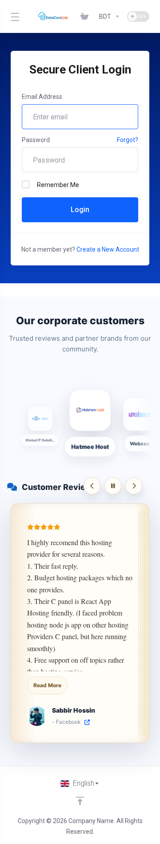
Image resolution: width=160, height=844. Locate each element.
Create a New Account (107, 249)
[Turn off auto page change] (112, 485)
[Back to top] (80, 800)
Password (36, 139)
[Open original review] (87, 722)
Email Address (42, 96)
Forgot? (127, 139)
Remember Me (58, 184)
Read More (47, 685)
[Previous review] (92, 485)
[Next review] (133, 485)
